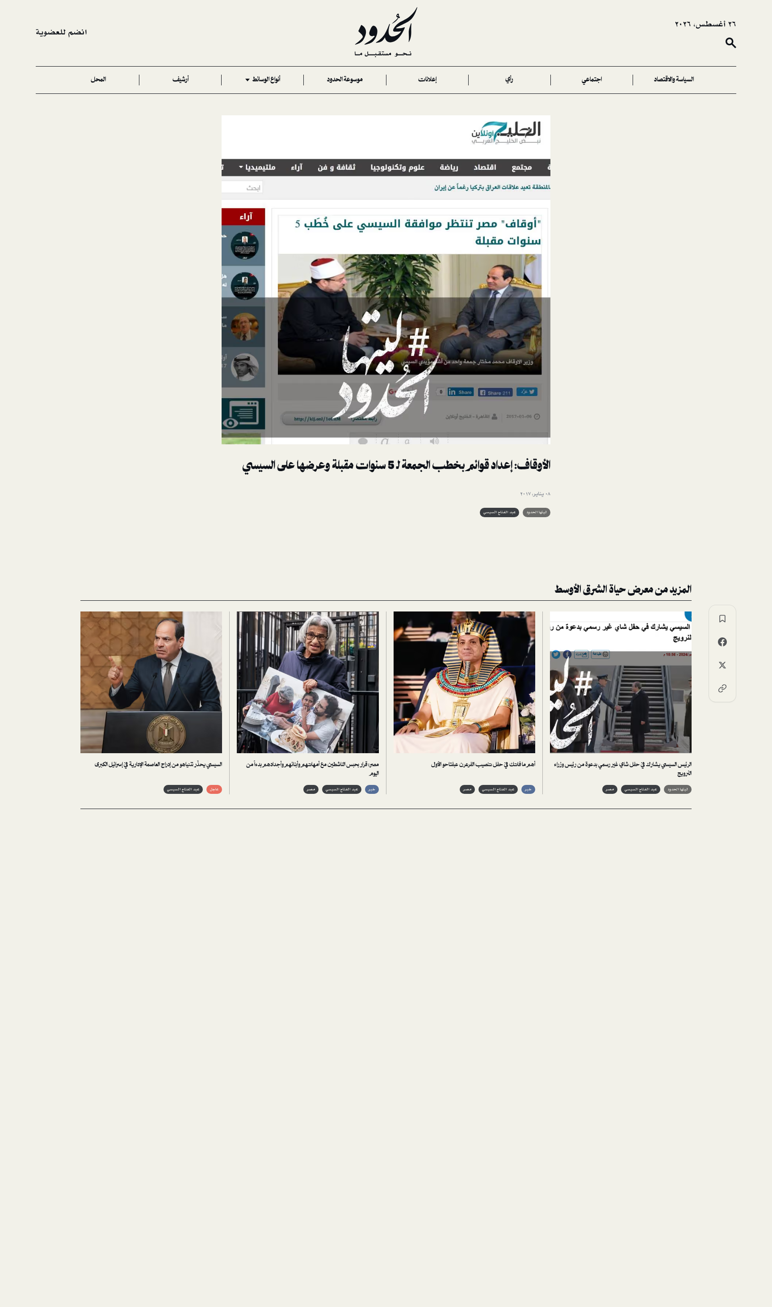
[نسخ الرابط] (722, 688)
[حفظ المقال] (722, 618)
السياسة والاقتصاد (674, 80)
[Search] (731, 43)
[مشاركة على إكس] (722, 665)
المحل (98, 80)
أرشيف (180, 80)
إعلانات (427, 80)
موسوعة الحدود (345, 80)
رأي (509, 80)
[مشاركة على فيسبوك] (722, 642)
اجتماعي (592, 80)
